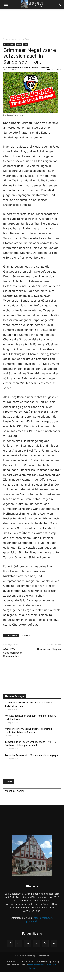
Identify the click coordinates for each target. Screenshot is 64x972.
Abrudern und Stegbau (49, 649)
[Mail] (27, 943)
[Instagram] (18, 943)
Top (25, 44)
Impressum (44, 955)
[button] (5, 4)
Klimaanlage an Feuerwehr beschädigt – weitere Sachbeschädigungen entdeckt (30, 744)
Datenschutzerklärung (25, 955)
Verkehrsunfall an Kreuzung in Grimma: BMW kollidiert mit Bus (28, 704)
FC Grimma (26, 635)
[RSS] (36, 943)
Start (5, 39)
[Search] (59, 4)
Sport (27, 39)
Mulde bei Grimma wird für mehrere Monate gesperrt (33, 755)
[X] (45, 943)
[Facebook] (10, 943)
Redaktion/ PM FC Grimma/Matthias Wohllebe (28, 67)
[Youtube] (54, 943)
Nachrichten (16, 39)
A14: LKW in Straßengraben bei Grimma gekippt (13, 653)
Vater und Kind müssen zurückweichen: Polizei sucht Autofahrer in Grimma (29, 731)
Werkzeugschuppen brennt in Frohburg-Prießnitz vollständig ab (30, 717)
